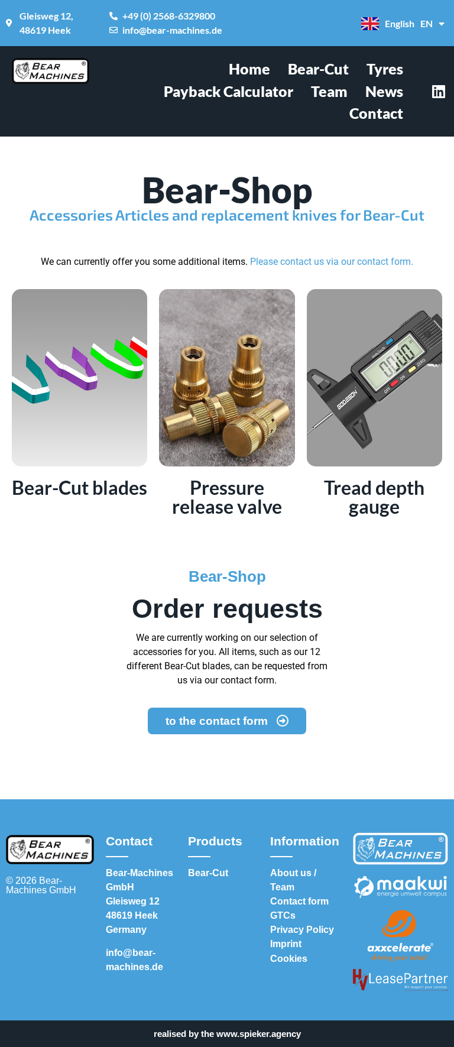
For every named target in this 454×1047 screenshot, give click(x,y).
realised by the (227, 1034)
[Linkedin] (438, 91)
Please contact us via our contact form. (331, 261)
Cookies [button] (288, 959)
